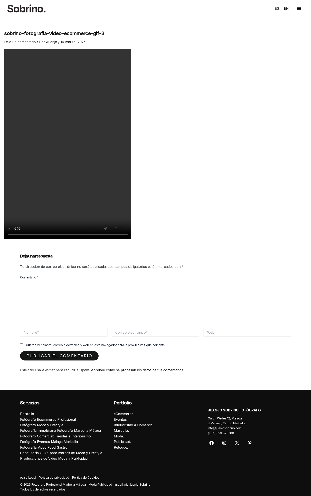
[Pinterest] (249, 443)
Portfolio (27, 414)
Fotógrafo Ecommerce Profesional (48, 419)
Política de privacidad (54, 477)
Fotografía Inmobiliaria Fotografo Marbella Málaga (60, 430)
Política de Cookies (85, 477)
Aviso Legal (28, 477)
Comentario (29, 277)
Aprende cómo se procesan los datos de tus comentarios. (137, 370)
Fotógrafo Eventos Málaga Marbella (49, 442)
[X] (237, 443)
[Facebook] (211, 443)
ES (277, 8)
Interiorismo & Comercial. (134, 425)
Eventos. (121, 419)
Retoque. (121, 447)
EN (286, 8)
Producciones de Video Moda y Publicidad (54, 458)
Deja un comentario (20, 42)
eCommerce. (124, 414)
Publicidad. (122, 442)
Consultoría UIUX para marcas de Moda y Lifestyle (61, 453)
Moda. (119, 436)
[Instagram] (224, 443)
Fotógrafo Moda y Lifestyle (41, 425)
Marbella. (121, 430)
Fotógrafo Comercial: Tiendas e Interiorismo (55, 436)
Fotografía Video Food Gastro (43, 447)
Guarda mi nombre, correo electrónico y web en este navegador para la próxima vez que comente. (95, 345)
